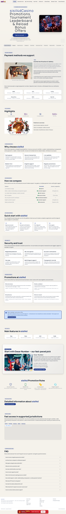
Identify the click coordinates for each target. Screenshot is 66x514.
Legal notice (28, 504)
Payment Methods (7, 45)
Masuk (43, 511)
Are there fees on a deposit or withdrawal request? (16, 460)
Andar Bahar (47, 1)
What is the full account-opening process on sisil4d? (16, 475)
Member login (42, 501)
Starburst (41, 1)
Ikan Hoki (35, 1)
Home (14, 1)
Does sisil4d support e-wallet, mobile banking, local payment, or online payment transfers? (24, 478)
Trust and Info (58, 45)
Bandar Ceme (54, 1)
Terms (27, 501)
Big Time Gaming (28, 1)
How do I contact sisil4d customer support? (14, 489)
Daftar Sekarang (35, 511)
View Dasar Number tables (39, 369)
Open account (42, 500)
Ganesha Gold (20, 1)
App (40, 503)
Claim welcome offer (12, 317)
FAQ (40, 504)
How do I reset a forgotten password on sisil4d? (15, 457)
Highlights (14, 45)
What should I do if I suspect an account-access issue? (16, 486)
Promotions (46, 45)
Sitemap (41, 505)
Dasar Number (61, 1)
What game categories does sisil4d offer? (14, 463)
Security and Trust (39, 45)
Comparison (27, 45)
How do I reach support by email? (12, 472)
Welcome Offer (52, 45)
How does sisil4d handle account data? (13, 469)
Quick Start (32, 45)
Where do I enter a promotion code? (13, 466)
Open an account (19, 35)
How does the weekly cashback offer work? (14, 483)
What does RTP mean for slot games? (13, 481)
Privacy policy (28, 503)
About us (27, 500)
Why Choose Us (20, 45)
